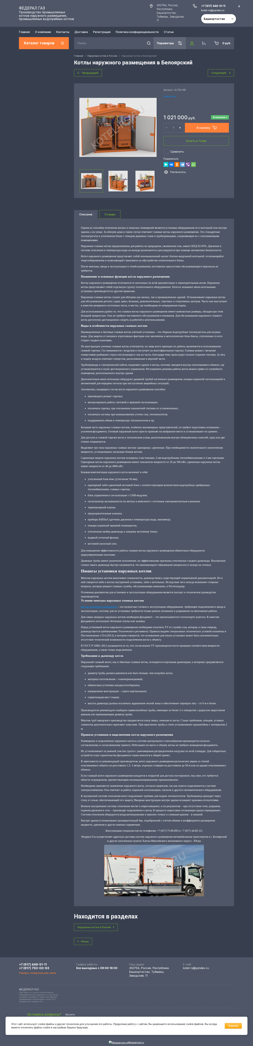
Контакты (62, 32)
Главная (24, 32)
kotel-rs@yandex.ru (196, 968)
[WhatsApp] (193, 164)
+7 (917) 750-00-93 (34, 968)
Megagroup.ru (136, 1042)
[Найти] (149, 43)
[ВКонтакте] (171, 164)
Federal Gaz (170, 96)
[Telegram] (182, 164)
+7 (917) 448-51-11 (213, 6)
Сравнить (177, 151)
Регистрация (101, 32)
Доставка (81, 32)
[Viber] (188, 164)
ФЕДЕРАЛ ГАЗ (32, 8)
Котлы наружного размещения (99, 606)
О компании (43, 32)
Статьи (169, 32)
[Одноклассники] (177, 164)
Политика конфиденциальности (137, 32)
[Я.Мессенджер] (166, 164)
